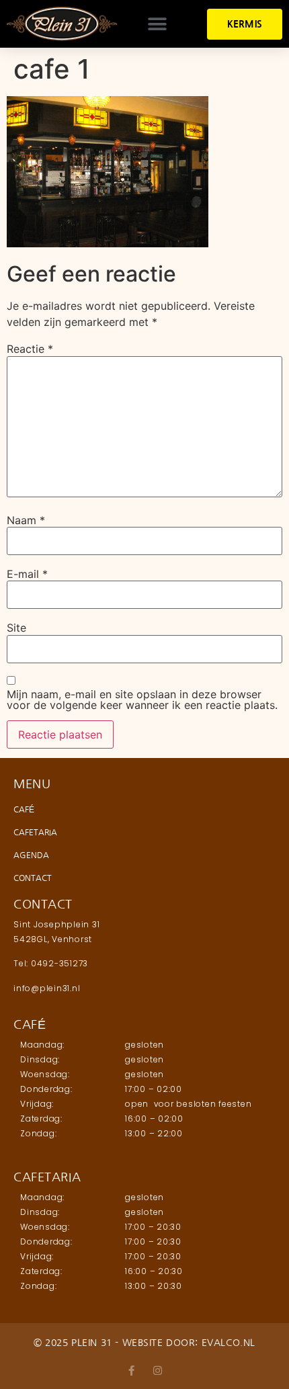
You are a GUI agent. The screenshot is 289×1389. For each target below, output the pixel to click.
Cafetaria (35, 833)
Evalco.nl (228, 1342)
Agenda (31, 855)
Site (16, 627)
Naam (26, 520)
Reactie (30, 348)
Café (23, 810)
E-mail (27, 574)
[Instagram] (158, 1370)
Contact (32, 878)
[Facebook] (131, 1370)
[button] (157, 24)
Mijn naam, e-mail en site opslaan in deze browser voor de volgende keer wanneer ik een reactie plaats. (142, 699)
